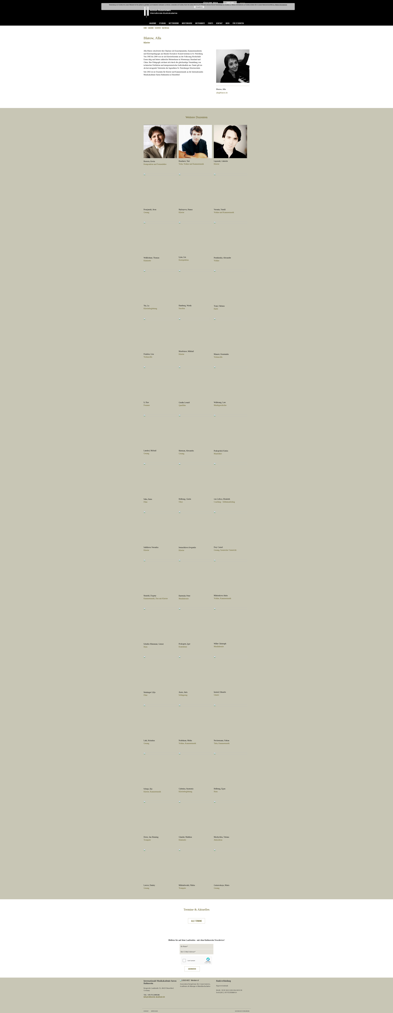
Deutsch (242, 3)
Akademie (152, 23)
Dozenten (158, 28)
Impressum (154, 1011)
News (228, 23)
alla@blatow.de (222, 93)
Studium (162, 23)
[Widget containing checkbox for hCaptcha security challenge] (196, 960)
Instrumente (200, 23)
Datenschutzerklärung (242, 1011)
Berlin (215, 2)
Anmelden (230, 2)
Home (145, 28)
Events (210, 23)
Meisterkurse (187, 23)
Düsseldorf (207, 2)
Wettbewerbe (174, 23)
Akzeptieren (199, 7)
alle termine (196, 920)
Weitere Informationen (281, 5)
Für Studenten (238, 23)
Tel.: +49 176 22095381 (152, 995)
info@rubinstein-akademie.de (154, 997)
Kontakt (219, 23)
